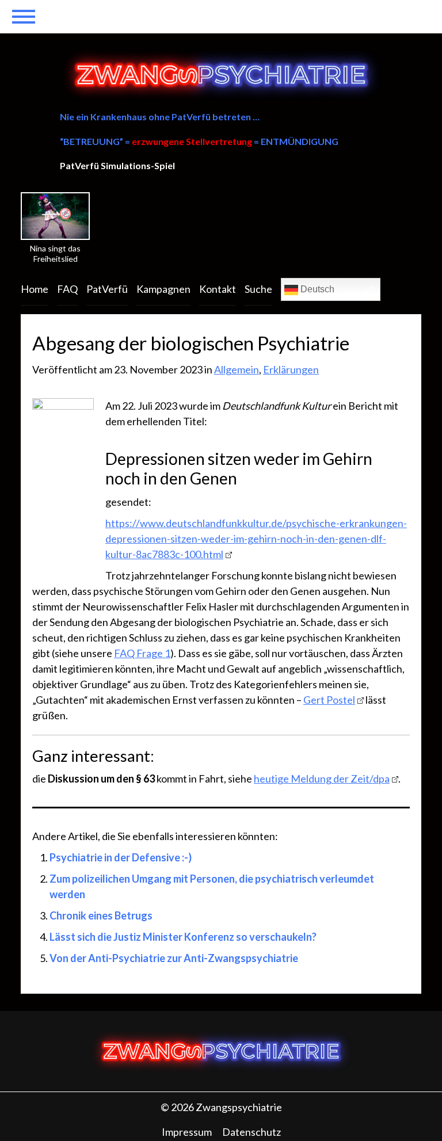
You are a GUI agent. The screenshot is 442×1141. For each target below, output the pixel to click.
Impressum (187, 1131)
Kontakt (217, 289)
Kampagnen (163, 289)
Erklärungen (291, 369)
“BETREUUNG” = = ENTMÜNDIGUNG (199, 141)
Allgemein (236, 369)
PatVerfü (107, 289)
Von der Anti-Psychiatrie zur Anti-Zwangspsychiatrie (173, 958)
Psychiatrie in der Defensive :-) (120, 857)
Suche (258, 289)
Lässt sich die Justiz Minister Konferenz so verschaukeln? (183, 936)
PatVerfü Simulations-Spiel (117, 165)
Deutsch (316, 289)
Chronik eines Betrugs (101, 915)
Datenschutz (251, 1131)
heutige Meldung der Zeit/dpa (322, 778)
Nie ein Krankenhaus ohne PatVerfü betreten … (160, 116)
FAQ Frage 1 (142, 653)
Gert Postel (329, 699)
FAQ (67, 289)
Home (34, 289)
